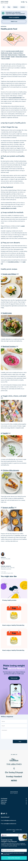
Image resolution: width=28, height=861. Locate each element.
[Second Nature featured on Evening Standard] (14, 777)
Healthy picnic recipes (6, 53)
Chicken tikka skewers (21, 56)
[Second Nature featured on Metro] (14, 781)
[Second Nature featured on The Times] (14, 764)
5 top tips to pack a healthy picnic (14, 51)
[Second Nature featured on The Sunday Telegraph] (14, 772)
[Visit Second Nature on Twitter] (4, 813)
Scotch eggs (4, 54)
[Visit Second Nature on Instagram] (6, 813)
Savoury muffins (6, 58)
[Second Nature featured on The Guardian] (14, 760)
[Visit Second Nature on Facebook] (2, 813)
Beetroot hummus (12, 54)
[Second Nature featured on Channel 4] (14, 768)
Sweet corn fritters (18, 53)
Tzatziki (13, 56)
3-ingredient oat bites (13, 261)
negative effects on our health (8, 208)
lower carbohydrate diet (15, 97)
